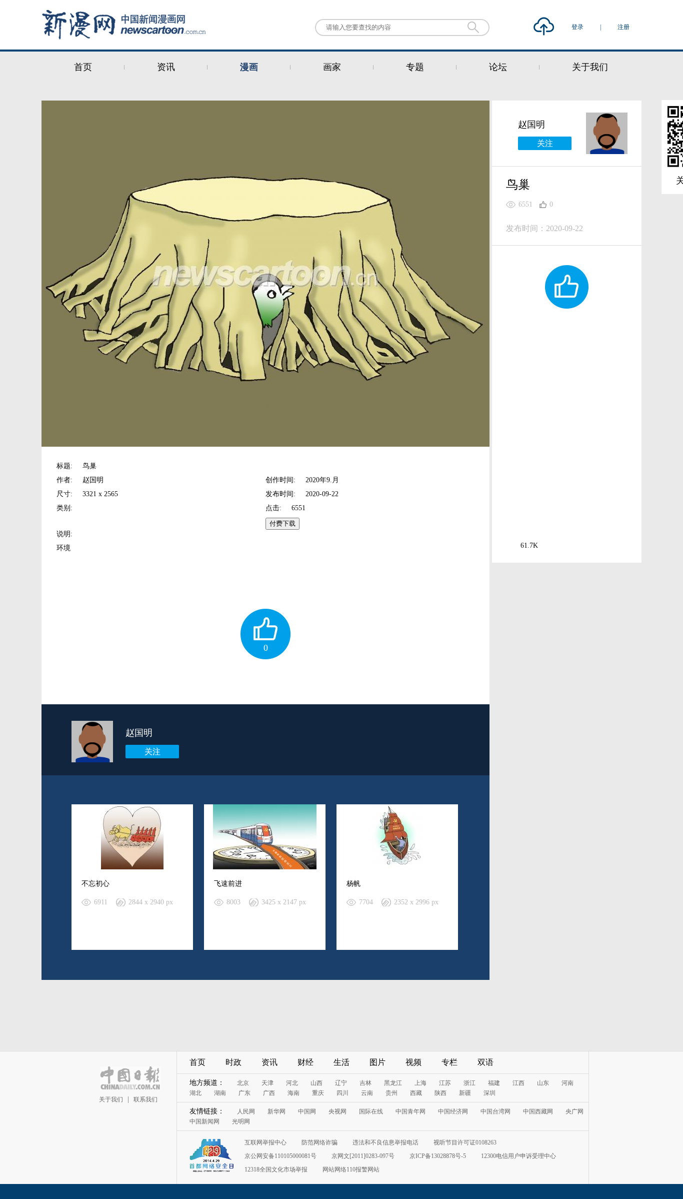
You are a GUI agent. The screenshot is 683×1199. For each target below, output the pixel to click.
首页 (83, 67)
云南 (367, 1092)
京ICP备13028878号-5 (438, 1155)
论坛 (498, 67)
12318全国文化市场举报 (276, 1169)
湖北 (196, 1092)
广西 (269, 1092)
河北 (292, 1082)
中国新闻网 (205, 1121)
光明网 (241, 1121)
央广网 (575, 1111)
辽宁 (341, 1082)
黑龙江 (393, 1082)
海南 (294, 1092)
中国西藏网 (538, 1111)
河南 (568, 1082)
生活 (342, 1062)
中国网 (307, 1111)
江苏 (445, 1082)
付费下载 (283, 523)
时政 (234, 1062)
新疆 (465, 1092)
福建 (494, 1082)
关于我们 (590, 67)
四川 (342, 1092)
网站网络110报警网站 (351, 1169)
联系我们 (146, 1099)
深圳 (490, 1092)
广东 (244, 1092)
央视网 (337, 1111)
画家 (332, 67)
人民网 (246, 1111)
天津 (268, 1082)
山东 (543, 1082)
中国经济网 (453, 1111)
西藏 (416, 1092)
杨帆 (353, 883)
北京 (243, 1082)
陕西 (440, 1092)
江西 (518, 1082)
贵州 (392, 1092)
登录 (578, 27)
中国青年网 (411, 1111)
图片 (378, 1062)
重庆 (318, 1092)
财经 (306, 1062)
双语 (486, 1062)
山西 (316, 1082)
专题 (415, 67)
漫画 (249, 67)
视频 (414, 1062)
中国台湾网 (495, 1111)
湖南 (220, 1092)
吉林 (366, 1082)
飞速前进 (228, 883)
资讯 (166, 67)
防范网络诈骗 (320, 1142)
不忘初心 (96, 883)
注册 (624, 27)
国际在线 (371, 1111)
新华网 (277, 1111)
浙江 (470, 1082)
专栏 (450, 1062)
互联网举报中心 (265, 1142)
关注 (152, 751)
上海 (420, 1082)
